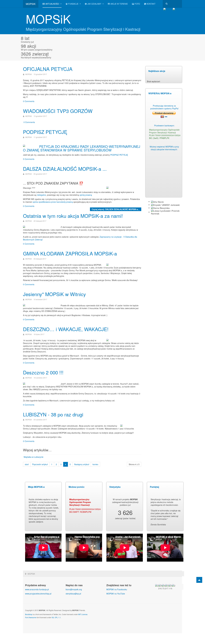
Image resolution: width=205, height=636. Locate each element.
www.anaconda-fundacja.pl (37, 589)
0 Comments (28, 101)
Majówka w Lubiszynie (33, 457)
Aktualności (52, 3)
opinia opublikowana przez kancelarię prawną (53, 201)
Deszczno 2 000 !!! (43, 372)
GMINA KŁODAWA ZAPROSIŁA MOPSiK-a (70, 253)
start (27, 464)
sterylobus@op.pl (73, 593)
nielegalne (41, 194)
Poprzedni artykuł (40, 464)
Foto (137, 3)
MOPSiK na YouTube (115, 593)
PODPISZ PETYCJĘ (45, 131)
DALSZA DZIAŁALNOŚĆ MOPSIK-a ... (65, 168)
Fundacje (73, 3)
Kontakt (151, 3)
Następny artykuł (81, 464)
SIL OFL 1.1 (56, 617)
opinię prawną (85, 194)
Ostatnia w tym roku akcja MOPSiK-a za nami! (73, 215)
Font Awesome (30, 617)
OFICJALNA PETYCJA (47, 68)
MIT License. (83, 614)
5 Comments (28, 159)
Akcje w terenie (119, 3)
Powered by (171, 612)
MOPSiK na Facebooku (116, 589)
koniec (95, 464)
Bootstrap (28, 614)
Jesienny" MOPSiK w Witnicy (54, 293)
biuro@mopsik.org (74, 589)
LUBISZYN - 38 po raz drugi (53, 414)
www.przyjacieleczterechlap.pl (38, 593)
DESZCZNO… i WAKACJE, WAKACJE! (65, 329)
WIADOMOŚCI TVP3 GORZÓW (57, 110)
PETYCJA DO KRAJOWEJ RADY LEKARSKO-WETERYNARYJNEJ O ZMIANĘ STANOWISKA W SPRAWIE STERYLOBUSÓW (81, 148)
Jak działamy (94, 3)
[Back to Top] (199, 580)
